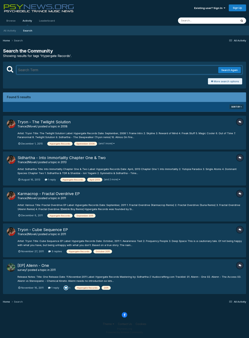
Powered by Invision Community (124, 332)
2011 (63, 198)
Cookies (141, 324)
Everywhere (225, 20)
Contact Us (125, 324)
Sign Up (237, 7)
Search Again (229, 70)
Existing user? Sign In (209, 8)
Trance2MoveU (28, 126)
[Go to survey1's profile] (11, 267)
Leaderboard (47, 20)
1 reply (51, 179)
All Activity (10, 30)
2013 (64, 162)
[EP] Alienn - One (33, 265)
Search (27, 30)
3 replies (56, 251)
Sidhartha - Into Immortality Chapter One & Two (62, 157)
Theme (108, 324)
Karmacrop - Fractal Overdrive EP (49, 193)
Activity (27, 20)
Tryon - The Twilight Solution (44, 122)
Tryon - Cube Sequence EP (43, 229)
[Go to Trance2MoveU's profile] (11, 124)
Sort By (236, 107)
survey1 (22, 269)
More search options (226, 81)
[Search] (242, 21)
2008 (64, 126)
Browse (11, 20)
